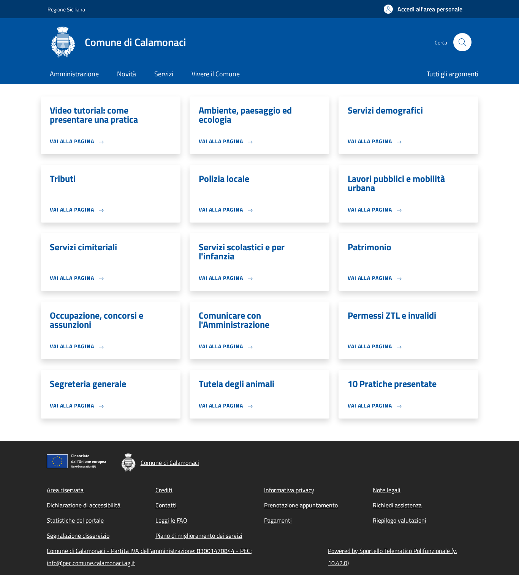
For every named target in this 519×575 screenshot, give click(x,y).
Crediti (163, 489)
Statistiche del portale (75, 520)
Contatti (166, 505)
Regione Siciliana (66, 9)
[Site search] (462, 42)
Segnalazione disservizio (78, 535)
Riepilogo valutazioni (399, 520)
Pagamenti (278, 520)
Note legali (386, 489)
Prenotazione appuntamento (301, 505)
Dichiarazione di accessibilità (83, 505)
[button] (423, 9)
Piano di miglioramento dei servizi (198, 535)
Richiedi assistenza (397, 505)
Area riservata (65, 489)
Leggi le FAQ (171, 520)
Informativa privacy (289, 489)
